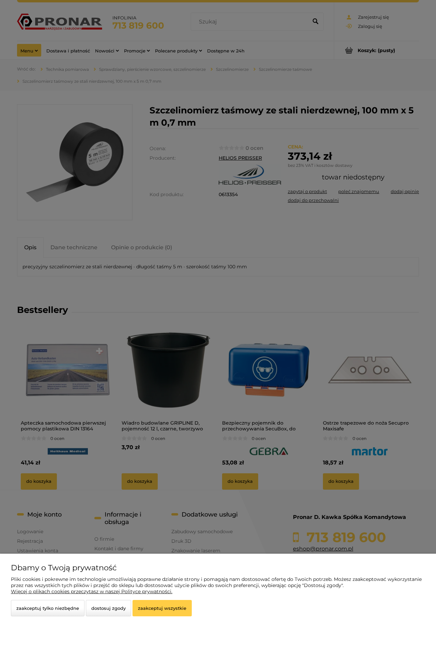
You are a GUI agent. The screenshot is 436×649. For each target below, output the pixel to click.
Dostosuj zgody (108, 608)
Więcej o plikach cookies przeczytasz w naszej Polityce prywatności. (91, 591)
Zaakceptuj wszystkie (162, 608)
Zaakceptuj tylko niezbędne (47, 608)
